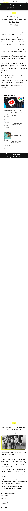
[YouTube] (16, 157)
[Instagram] (10, 157)
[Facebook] (7, 157)
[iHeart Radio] (19, 157)
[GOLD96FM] (6, 1)
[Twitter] (13, 157)
